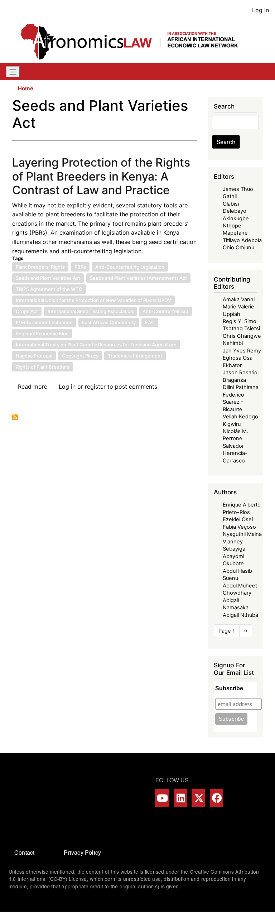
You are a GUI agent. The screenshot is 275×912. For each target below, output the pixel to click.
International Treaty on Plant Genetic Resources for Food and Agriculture (96, 344)
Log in (260, 10)
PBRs (80, 267)
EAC (150, 322)
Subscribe (229, 688)
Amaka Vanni (239, 299)
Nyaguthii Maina (242, 534)
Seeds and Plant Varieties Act (48, 278)
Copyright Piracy (80, 356)
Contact (24, 852)
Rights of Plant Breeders (42, 367)
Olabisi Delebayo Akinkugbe (236, 211)
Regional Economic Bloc (42, 333)
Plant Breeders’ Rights (40, 267)
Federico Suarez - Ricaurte (233, 402)
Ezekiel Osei (238, 519)
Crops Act (27, 311)
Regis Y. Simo (239, 321)
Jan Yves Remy (242, 350)
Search (226, 141)
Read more (32, 386)
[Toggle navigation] (13, 71)
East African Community (109, 322)
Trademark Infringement (135, 356)
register (95, 386)
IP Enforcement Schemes (44, 322)
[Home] (134, 41)
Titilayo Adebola (242, 240)
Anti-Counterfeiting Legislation (129, 267)
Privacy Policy (82, 852)
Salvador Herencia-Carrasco (235, 453)
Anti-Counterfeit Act (165, 311)
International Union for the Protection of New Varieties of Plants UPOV (93, 300)
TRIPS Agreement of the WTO (49, 289)
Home (25, 88)
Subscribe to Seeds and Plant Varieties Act (15, 417)
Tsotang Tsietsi (241, 328)
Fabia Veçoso (239, 527)
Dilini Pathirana (241, 387)
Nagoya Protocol (34, 356)
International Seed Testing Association (90, 311)
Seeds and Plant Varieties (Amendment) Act (138, 278)
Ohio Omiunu (238, 247)
